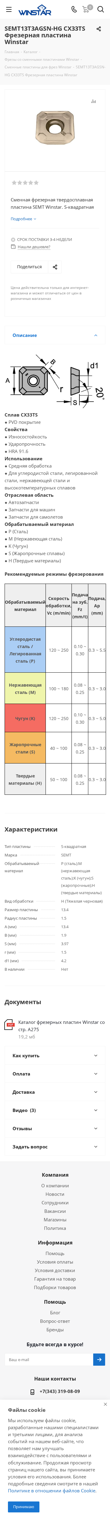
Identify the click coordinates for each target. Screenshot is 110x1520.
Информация (55, 1242)
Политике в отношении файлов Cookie (51, 1490)
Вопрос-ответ (55, 1321)
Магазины (55, 1219)
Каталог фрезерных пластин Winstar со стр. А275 (61, 1025)
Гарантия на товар (55, 1279)
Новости (55, 1194)
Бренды (55, 1329)
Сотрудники (55, 1202)
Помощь (55, 1253)
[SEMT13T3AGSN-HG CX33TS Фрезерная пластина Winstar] (55, 127)
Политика (55, 1228)
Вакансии (55, 1211)
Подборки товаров (55, 1287)
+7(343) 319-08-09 (60, 1391)
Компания (55, 1175)
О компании (55, 1185)
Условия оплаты (55, 1262)
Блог (55, 1312)
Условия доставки (55, 1270)
